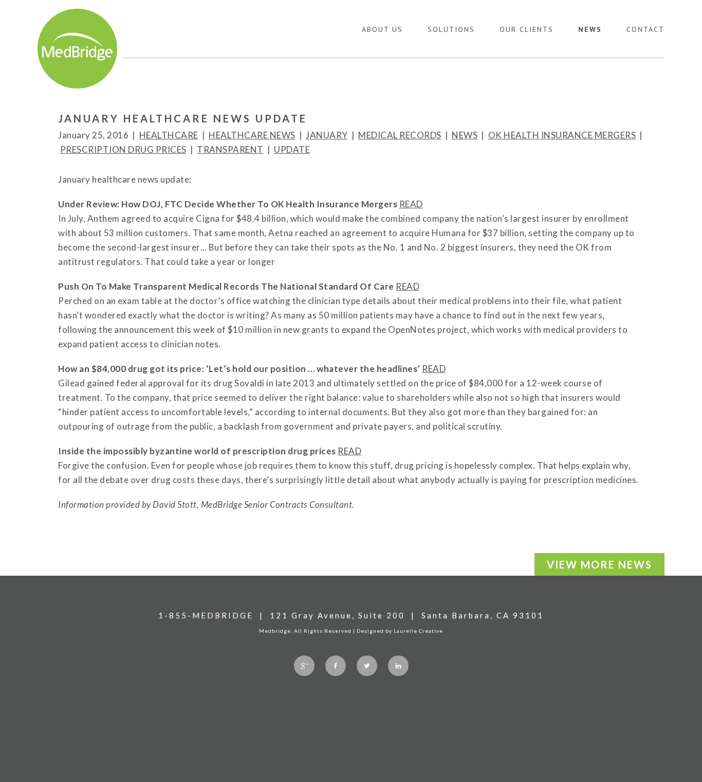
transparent (230, 149)
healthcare (168, 135)
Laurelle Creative (418, 631)
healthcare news (252, 135)
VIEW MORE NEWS (599, 564)
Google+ (304, 665)
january (327, 135)
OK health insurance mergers (562, 135)
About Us (382, 29)
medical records (399, 135)
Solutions (451, 29)
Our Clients (526, 29)
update (292, 149)
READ (411, 204)
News (590, 29)
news (464, 135)
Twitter (367, 665)
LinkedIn (398, 665)
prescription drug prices (123, 149)
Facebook (335, 665)
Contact (645, 29)
